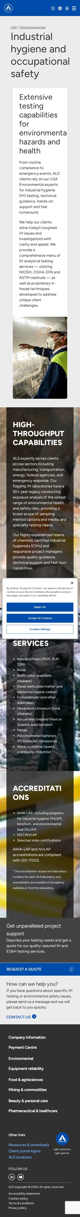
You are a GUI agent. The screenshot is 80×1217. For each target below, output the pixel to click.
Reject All (40, 607)
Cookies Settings (40, 629)
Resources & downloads (29, 1144)
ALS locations (20, 1157)
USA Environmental (32, 27)
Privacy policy (18, 1208)
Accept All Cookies (40, 618)
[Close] (72, 583)
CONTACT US (18, 1017)
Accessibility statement (24, 1193)
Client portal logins (25, 1151)
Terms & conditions (21, 1203)
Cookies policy (18, 1198)
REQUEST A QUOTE (24, 969)
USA (14, 27)
